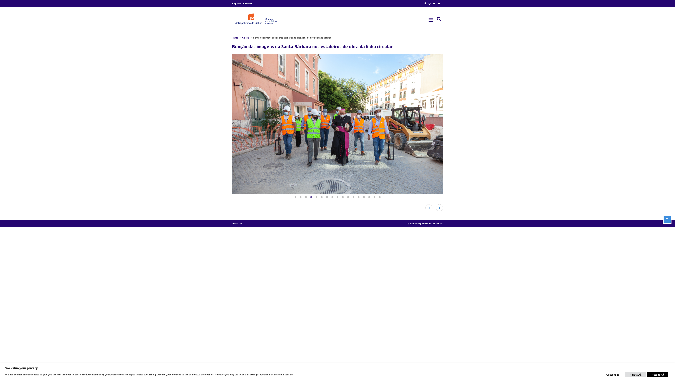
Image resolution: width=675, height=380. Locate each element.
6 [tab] (321, 197)
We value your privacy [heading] (21, 368)
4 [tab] (311, 197)
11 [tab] (348, 197)
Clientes (247, 3)
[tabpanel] (337, 124)
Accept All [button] (658, 374)
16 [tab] (374, 197)
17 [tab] (379, 197)
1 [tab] (295, 197)
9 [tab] (337, 197)
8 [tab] (332, 197)
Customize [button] (612, 374)
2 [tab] (300, 197)
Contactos (238, 223)
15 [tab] (369, 197)
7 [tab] (327, 197)
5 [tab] (316, 197)
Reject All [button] (635, 374)
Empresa (236, 3)
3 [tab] (306, 197)
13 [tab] (358, 197)
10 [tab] (343, 197)
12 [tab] (353, 197)
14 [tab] (364, 197)
